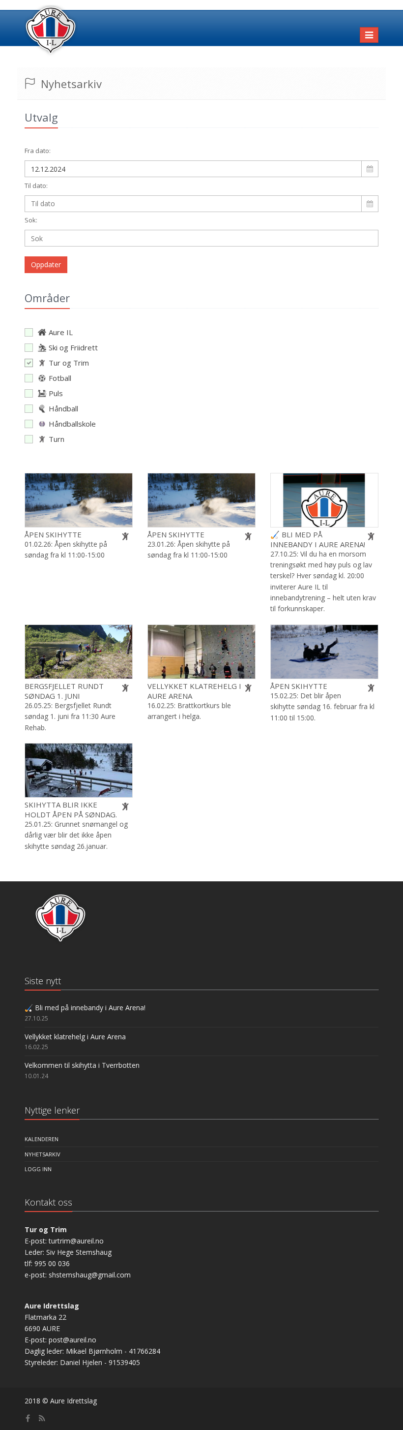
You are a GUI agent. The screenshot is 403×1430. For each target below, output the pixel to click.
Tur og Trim (69, 363)
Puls (56, 393)
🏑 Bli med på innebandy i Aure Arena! (317, 539)
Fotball (60, 378)
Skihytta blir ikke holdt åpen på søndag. (71, 809)
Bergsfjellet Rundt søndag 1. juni (64, 691)
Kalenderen (41, 1139)
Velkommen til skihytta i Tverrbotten (82, 1065)
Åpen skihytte (53, 534)
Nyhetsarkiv (42, 1154)
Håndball (63, 408)
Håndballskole (72, 424)
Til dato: (36, 185)
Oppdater (46, 264)
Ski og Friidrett (73, 347)
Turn (56, 439)
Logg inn (38, 1169)
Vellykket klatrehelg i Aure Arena (75, 1036)
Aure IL (61, 332)
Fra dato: (38, 150)
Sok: (31, 220)
